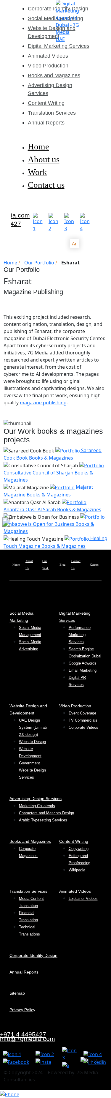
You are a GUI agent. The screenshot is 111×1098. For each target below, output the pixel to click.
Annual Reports (46, 123)
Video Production (48, 66)
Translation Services (52, 113)
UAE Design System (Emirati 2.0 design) (33, 727)
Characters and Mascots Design (46, 813)
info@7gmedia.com (27, 1038)
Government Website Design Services (32, 770)
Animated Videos (48, 56)
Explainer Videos (83, 898)
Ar (74, 243)
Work (37, 172)
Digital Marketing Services (58, 46)
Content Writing (46, 103)
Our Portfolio (39, 262)
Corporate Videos (83, 727)
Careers (94, 564)
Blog (62, 564)
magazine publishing (43, 402)
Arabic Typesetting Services (43, 820)
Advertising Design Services (35, 798)
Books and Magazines (54, 75)
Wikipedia (77, 870)
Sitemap (17, 993)
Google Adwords (82, 663)
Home (38, 146)
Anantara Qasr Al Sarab (52, 509)
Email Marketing (82, 670)
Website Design (32, 741)
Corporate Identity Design (33, 955)
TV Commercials (83, 720)
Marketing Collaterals (37, 806)
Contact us (46, 185)
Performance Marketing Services (80, 634)
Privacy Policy (22, 1009)
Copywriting (79, 848)
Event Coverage (82, 713)
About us (43, 159)
